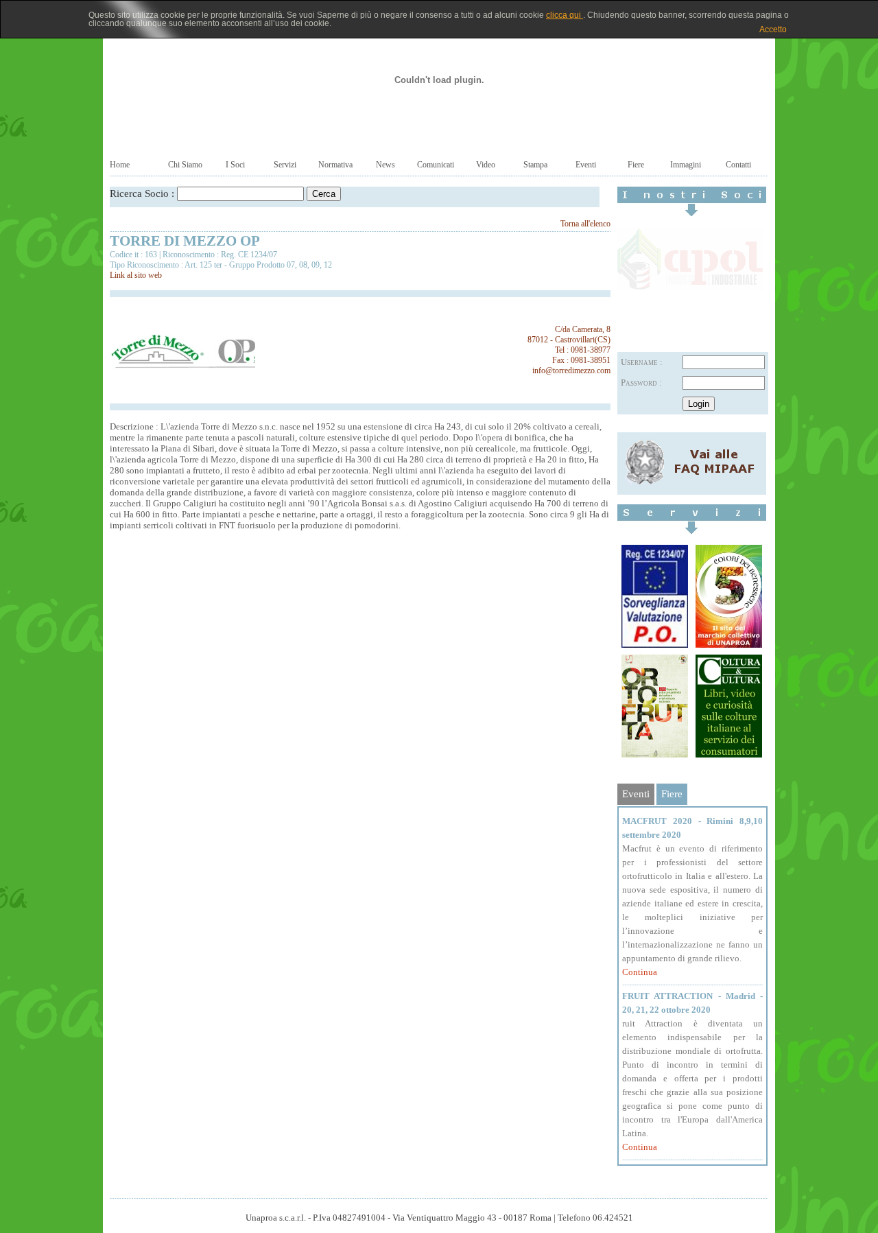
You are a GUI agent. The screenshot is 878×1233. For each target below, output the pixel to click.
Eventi (586, 164)
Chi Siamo (185, 164)
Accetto (773, 29)
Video (485, 164)
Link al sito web (136, 275)
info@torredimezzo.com (571, 370)
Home (120, 164)
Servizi (285, 164)
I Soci (235, 164)
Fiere (636, 164)
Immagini (685, 164)
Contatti (738, 164)
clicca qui (564, 15)
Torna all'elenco (585, 223)
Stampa (535, 164)
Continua (639, 972)
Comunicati (435, 164)
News (385, 164)
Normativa (335, 164)
